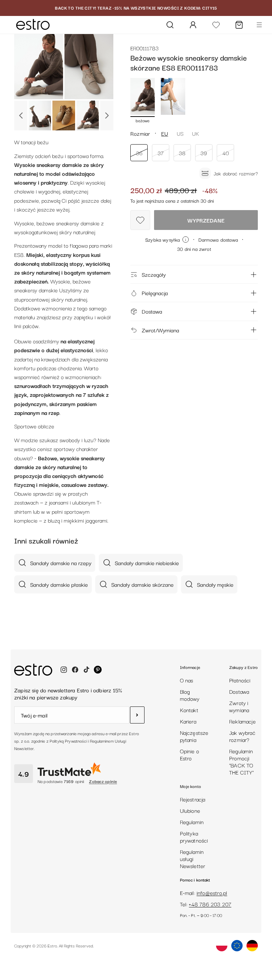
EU (164, 133)
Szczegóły (154, 274)
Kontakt (189, 709)
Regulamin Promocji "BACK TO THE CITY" (241, 761)
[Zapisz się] (137, 714)
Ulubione (190, 810)
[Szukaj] (170, 25)
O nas (186, 680)
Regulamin (192, 821)
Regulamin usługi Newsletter (192, 858)
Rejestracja (192, 799)
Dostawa (152, 311)
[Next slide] (106, 115)
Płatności (240, 680)
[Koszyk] (239, 25)
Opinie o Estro (189, 754)
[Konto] (193, 25)
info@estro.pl (212, 892)
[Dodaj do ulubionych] (140, 220)
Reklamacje (242, 721)
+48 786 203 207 (210, 904)
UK (195, 133)
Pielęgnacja (155, 292)
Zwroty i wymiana (239, 706)
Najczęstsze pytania (194, 736)
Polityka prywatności (194, 836)
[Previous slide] (20, 115)
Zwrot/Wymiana (160, 330)
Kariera (188, 721)
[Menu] (259, 25)
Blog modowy (190, 695)
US (180, 133)
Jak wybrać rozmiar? (242, 736)
